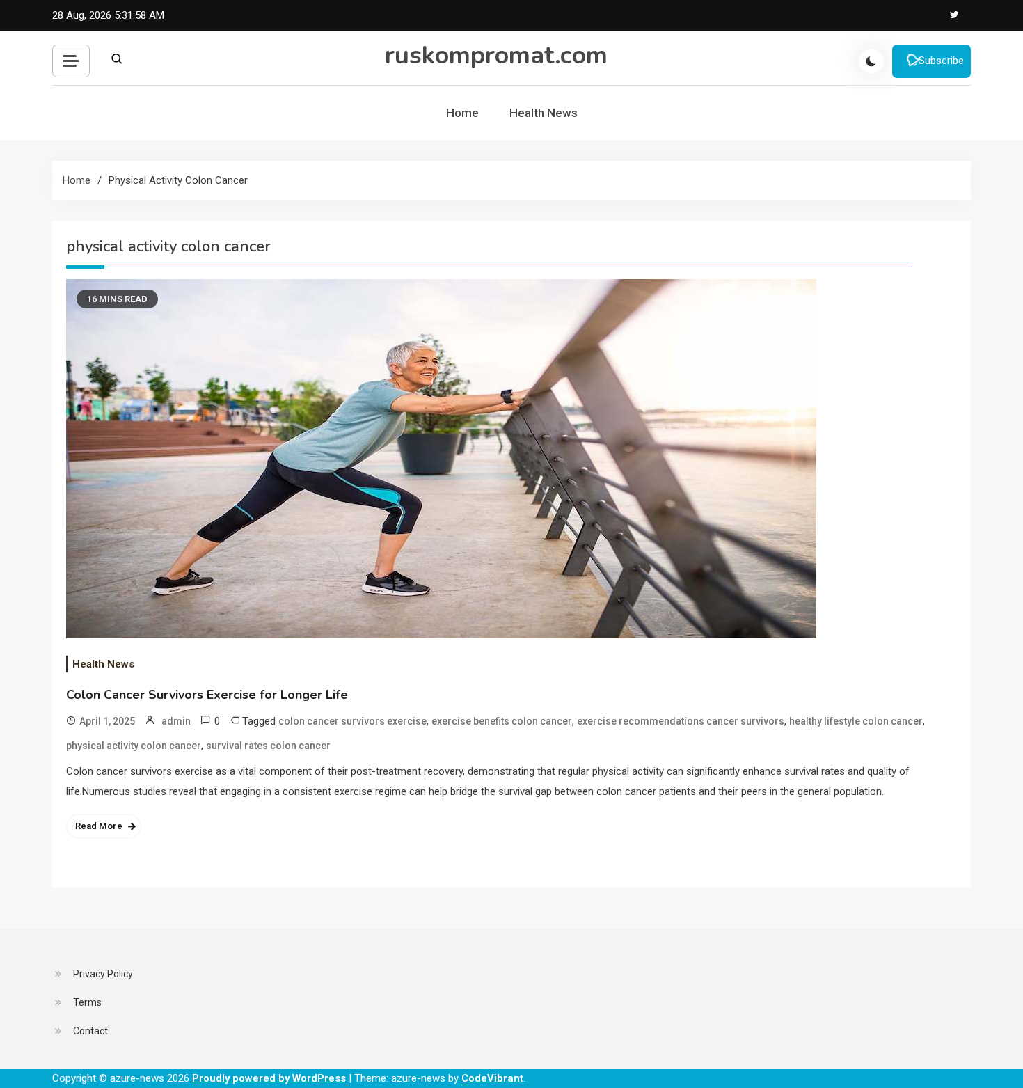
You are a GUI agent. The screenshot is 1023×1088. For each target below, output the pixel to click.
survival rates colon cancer (268, 745)
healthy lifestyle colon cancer (856, 721)
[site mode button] (871, 61)
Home (462, 113)
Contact (90, 1030)
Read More (98, 826)
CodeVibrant (492, 1078)
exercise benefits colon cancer (501, 721)
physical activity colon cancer (133, 745)
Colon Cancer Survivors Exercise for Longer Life (207, 694)
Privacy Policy (103, 973)
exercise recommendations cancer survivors (680, 721)
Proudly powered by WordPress (270, 1078)
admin (176, 721)
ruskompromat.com (496, 55)
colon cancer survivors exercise (352, 721)
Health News (543, 113)
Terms (87, 1002)
